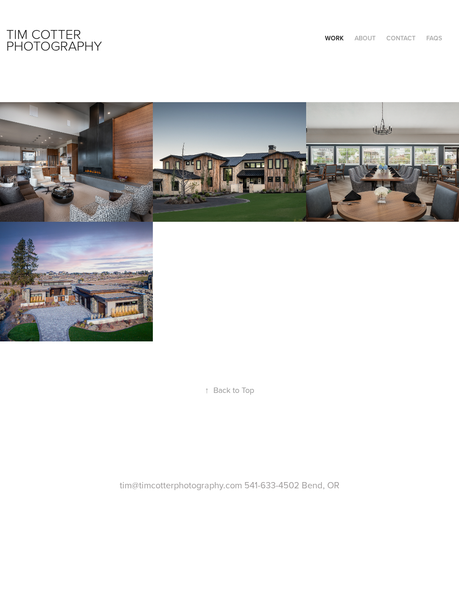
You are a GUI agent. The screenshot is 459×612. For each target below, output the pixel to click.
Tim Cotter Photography (54, 40)
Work (334, 38)
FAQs (434, 38)
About (365, 38)
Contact (401, 38)
